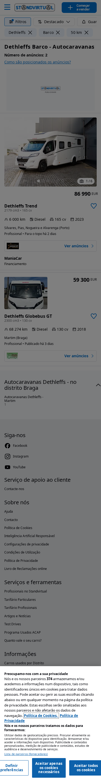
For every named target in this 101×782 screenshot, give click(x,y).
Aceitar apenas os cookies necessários (48, 767)
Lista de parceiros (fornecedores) (26, 754)
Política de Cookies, (41, 715)
